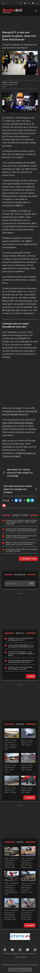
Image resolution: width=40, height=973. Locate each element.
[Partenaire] (20, 936)
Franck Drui (13, 82)
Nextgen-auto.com (15, 965)
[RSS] (37, 3)
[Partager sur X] (12, 500)
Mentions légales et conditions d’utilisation (20, 953)
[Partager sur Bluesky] (16, 500)
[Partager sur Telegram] (32, 500)
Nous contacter (21, 957)
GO (31, 583)
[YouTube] (33, 3)
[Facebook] (21, 3)
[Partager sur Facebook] (20, 500)
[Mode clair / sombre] (3, 3)
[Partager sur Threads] (24, 500)
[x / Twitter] (29, 3)
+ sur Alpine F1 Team (28, 559)
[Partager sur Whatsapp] (28, 500)
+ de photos (29, 797)
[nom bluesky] (25, 3)
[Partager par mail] (4, 505)
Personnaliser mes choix (20, 969)
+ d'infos (30, 676)
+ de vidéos (29, 925)
